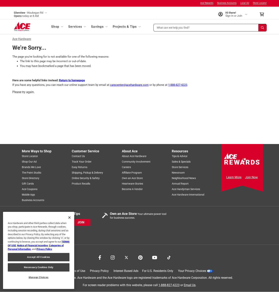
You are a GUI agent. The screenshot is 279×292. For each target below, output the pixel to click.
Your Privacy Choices (192, 271)
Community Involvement (136, 161)
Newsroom (178, 172)
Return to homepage (72, 80)
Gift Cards (28, 183)
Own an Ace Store (132, 178)
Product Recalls (81, 183)
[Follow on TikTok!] (169, 257)
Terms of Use (76, 271)
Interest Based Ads (125, 271)
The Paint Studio (31, 172)
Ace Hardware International (188, 194)
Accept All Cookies (38, 257)
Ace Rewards (206, 3)
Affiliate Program (132, 172)
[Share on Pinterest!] (140, 257)
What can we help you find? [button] (173, 27)
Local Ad (244, 3)
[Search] (262, 27)
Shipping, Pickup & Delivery (87, 172)
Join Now (251, 177)
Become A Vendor (132, 189)
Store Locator (260, 3)
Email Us (189, 285)
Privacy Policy (99, 271)
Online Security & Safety (86, 178)
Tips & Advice (179, 156)
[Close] (69, 217)
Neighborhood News (184, 178)
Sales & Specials (181, 161)
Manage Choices (39, 277)
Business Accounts (226, 3)
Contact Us (78, 156)
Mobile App (28, 194)
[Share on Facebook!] (99, 257)
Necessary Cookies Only (38, 267)
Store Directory (30, 178)
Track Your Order (81, 161)
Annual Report (180, 183)
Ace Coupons (29, 189)
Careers (126, 167)
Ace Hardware (21, 39)
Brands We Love (31, 167)
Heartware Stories (132, 183)
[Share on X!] (126, 257)
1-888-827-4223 (177, 85)
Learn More (233, 177)
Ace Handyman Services (186, 189)
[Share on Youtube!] (154, 257)
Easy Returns (79, 167)
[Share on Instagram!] (113, 257)
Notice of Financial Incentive (32, 245)
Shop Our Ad (29, 161)
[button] (210, 27)
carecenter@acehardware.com (129, 85)
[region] (38, 250)
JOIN (80, 222)
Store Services (180, 167)
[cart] (263, 14)
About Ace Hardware (134, 156)
